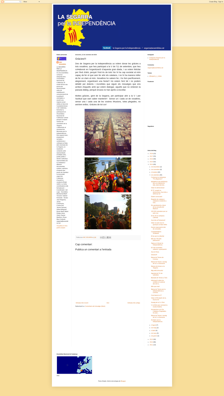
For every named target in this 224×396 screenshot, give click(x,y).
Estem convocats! (156, 196)
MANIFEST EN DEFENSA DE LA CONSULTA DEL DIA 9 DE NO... (159, 183)
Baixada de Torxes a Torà (159, 278)
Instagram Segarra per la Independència (157, 58)
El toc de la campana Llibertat (157, 216)
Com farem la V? (156, 295)
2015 (151, 162)
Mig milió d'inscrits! (157, 270)
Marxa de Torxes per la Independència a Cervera (158, 290)
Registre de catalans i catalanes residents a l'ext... (158, 200)
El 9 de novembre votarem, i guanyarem (159, 248)
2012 (151, 342)
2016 (151, 159)
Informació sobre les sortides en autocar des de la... (158, 282)
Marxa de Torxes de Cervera (157, 258)
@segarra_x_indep (155, 76)
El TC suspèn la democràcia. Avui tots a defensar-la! (159, 192)
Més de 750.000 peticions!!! (156, 239)
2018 (151, 153)
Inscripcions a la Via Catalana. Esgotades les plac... (158, 311)
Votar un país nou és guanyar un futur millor (159, 223)
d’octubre (154, 172)
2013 (151, 339)
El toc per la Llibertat (157, 236)
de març (154, 333)
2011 (151, 345)
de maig (154, 328)
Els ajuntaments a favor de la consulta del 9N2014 (158, 207)
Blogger (123, 381)
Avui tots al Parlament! (158, 220)
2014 (151, 164)
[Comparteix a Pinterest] (110, 237)
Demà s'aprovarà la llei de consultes (158, 228)
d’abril (153, 330)
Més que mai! (155, 286)
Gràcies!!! (154, 255)
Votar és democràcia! (157, 188)
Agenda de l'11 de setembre (157, 274)
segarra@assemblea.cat (155, 68)
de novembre (155, 169)
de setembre (155, 175)
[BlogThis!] (103, 237)
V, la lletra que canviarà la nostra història (159, 306)
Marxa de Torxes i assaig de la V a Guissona (159, 262)
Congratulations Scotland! (156, 232)
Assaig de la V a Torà (157, 302)
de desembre (155, 167)
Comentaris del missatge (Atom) (95, 306)
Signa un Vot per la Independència (157, 244)
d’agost (153, 325)
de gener (154, 336)
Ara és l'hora (155, 252)
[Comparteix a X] (105, 237)
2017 (151, 156)
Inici (108, 303)
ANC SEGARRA (62, 63)
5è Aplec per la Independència (156, 320)
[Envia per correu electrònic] (101, 237)
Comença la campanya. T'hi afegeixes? (158, 178)
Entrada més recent (82, 303)
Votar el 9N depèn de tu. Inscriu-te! (158, 298)
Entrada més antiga (134, 303)
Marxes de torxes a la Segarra (158, 267)
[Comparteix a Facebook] (108, 237)
